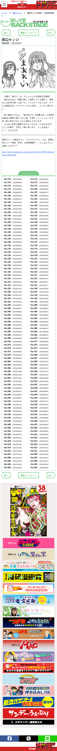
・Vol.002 (12, 467)
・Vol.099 (39, 305)
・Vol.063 (39, 365)
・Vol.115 (39, 278)
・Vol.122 (12, 268)
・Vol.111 (39, 285)
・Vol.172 (12, 186)
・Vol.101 (39, 302)
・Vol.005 (39, 461)
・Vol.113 (39, 282)
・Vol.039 (39, 404)
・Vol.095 (39, 312)
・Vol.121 (39, 268)
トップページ (42, 746)
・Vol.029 (39, 421)
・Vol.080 (12, 338)
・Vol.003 (39, 464)
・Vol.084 (12, 331)
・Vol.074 (12, 348)
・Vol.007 (39, 458)
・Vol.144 (12, 232)
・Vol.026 (12, 428)
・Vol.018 (12, 441)
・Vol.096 (12, 312)
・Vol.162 (12, 202)
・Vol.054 (12, 381)
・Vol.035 (39, 411)
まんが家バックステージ (24, 22)
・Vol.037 (39, 408)
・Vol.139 (39, 239)
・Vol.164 (12, 199)
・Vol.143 (39, 232)
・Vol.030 (12, 421)
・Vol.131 (39, 252)
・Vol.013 (39, 447)
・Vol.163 (39, 199)
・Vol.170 (12, 189)
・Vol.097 (39, 308)
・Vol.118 (12, 275)
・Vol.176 (12, 179)
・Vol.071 (39, 351)
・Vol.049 (39, 388)
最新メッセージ (28, 33)
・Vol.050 (12, 388)
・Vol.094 (12, 315)
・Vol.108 (12, 292)
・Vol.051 (39, 384)
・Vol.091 (39, 318)
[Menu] (4, 4)
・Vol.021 (39, 434)
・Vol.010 (12, 454)
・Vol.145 (39, 229)
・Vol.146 (12, 229)
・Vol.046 (12, 395)
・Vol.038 (12, 408)
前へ (6, 33)
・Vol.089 (39, 322)
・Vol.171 (39, 186)
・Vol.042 (12, 401)
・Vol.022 (12, 434)
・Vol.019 (39, 438)
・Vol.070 (12, 355)
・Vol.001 (39, 467)
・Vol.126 (12, 262)
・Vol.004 (12, 464)
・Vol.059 (39, 371)
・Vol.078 (12, 341)
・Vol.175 (39, 179)
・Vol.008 (12, 458)
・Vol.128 (12, 259)
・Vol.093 (39, 315)
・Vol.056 (12, 378)
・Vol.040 (12, 404)
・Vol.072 (12, 351)
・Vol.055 (39, 378)
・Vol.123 (39, 265)
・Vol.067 (39, 358)
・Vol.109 (39, 288)
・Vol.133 (39, 249)
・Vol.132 (12, 252)
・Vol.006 (12, 461)
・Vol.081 (39, 335)
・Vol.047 (39, 391)
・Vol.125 (39, 262)
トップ (4, 13)
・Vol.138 (12, 242)
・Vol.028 (12, 424)
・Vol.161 (39, 202)
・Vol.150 (12, 222)
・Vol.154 (12, 215)
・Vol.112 (12, 285)
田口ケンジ (17, 13)
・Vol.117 (39, 275)
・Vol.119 (39, 272)
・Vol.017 (39, 441)
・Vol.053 (39, 381)
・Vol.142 (12, 235)
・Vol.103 (39, 298)
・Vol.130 (12, 255)
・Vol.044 (12, 398)
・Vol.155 (39, 212)
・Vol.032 (12, 418)
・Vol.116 (12, 278)
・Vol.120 (12, 272)
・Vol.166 (12, 196)
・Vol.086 (12, 328)
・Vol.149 (39, 222)
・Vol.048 (12, 391)
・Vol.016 (12, 444)
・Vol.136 (12, 245)
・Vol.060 (12, 371)
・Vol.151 (39, 219)
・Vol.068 (12, 358)
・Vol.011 (39, 451)
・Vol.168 (12, 192)
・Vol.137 (39, 242)
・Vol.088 (12, 325)
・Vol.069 (39, 355)
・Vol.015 (39, 444)
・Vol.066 (12, 361)
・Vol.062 (12, 368)
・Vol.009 (39, 454)
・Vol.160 (12, 205)
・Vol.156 (12, 212)
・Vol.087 (39, 325)
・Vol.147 (39, 225)
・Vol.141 (39, 235)
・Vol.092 (12, 318)
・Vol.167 (39, 192)
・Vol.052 (12, 384)
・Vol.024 (12, 431)
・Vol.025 (39, 428)
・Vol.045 (39, 395)
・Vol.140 (12, 239)
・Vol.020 (12, 438)
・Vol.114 (12, 282)
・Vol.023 (39, 431)
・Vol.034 (12, 414)
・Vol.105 (39, 295)
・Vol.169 (39, 189)
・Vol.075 (39, 345)
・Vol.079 (39, 338)
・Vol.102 (12, 302)
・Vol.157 (39, 209)
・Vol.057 (39, 375)
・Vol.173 (39, 182)
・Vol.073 (39, 348)
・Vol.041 (39, 401)
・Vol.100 (12, 305)
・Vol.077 (39, 341)
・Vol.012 (12, 451)
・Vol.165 (39, 196)
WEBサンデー (46, 4)
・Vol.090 (12, 322)
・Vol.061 (39, 368)
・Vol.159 (39, 205)
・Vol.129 (39, 255)
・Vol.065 (39, 361)
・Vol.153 (39, 215)
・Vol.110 (12, 288)
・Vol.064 (12, 365)
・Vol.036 (12, 411)
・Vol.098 (12, 308)
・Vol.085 (39, 328)
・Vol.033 (39, 414)
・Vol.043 (39, 398)
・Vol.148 (12, 225)
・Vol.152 (12, 219)
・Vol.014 (12, 447)
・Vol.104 (12, 298)
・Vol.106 (12, 295)
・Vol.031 (39, 418)
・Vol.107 (39, 292)
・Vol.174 (12, 182)
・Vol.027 (39, 424)
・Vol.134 (12, 249)
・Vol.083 (39, 331)
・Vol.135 (39, 245)
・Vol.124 (12, 265)
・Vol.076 (12, 345)
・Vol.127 (39, 259)
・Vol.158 (12, 209)
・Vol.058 (12, 375)
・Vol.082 (12, 335)
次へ (50, 33)
